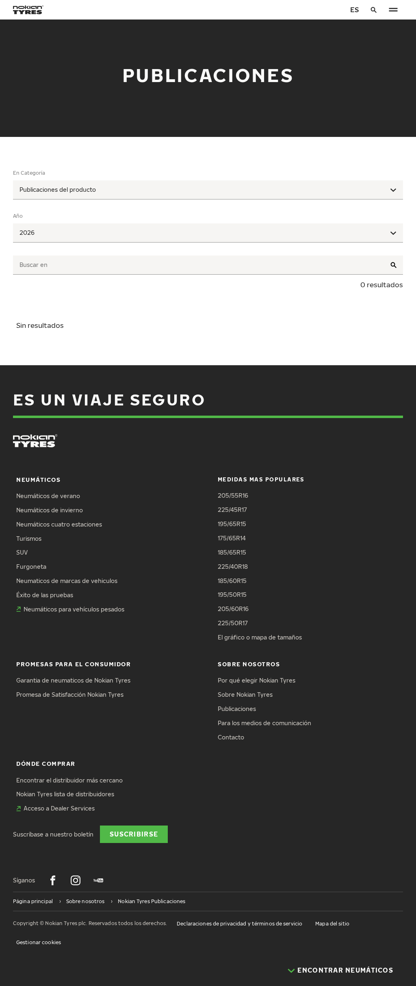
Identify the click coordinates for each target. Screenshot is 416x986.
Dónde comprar (46, 763)
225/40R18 (233, 566)
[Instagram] (75, 880)
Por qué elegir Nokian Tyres (256, 680)
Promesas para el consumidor (73, 664)
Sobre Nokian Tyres (245, 694)
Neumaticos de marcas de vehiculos (66, 580)
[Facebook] (52, 880)
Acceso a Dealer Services (59, 808)
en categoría (29, 173)
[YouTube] (98, 880)
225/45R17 (232, 509)
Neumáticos (38, 479)
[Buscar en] (374, 10)
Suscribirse (134, 834)
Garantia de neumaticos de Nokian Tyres (73, 680)
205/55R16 (233, 495)
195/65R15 (232, 523)
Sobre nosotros (249, 664)
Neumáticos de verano (48, 495)
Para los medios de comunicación (264, 722)
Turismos (28, 538)
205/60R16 (233, 608)
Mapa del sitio (332, 924)
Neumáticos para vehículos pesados (74, 609)
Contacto (231, 737)
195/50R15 (232, 594)
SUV (22, 552)
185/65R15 (232, 552)
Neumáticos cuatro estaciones (59, 524)
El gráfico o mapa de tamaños (260, 637)
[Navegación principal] (393, 10)
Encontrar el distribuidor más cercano (69, 780)
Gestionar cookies (38, 942)
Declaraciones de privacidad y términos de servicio (239, 924)
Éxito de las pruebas (44, 595)
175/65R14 (232, 538)
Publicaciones (237, 708)
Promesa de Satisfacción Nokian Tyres (70, 694)
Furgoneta (31, 566)
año (18, 216)
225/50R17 (233, 623)
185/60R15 (232, 580)
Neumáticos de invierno (49, 510)
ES (354, 9)
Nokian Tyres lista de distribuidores (65, 794)
